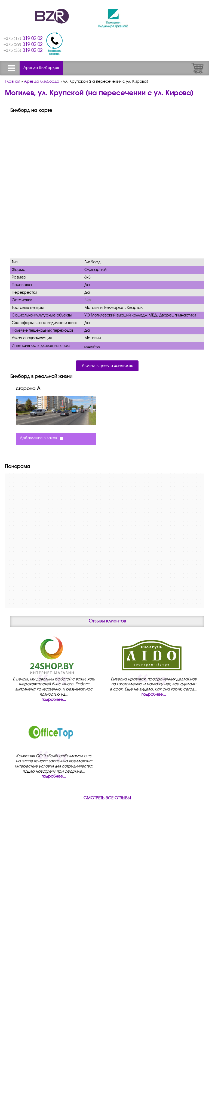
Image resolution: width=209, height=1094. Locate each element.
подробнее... (54, 700)
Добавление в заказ (38, 438)
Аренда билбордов (41, 68)
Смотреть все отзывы (107, 798)
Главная (12, 82)
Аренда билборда (41, 82)
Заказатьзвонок (54, 52)
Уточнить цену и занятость (107, 366)
